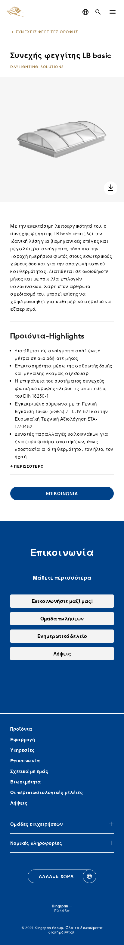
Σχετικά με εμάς (29, 771)
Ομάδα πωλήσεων (62, 619)
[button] (112, 12)
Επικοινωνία (25, 761)
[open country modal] (85, 12)
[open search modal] (98, 12)
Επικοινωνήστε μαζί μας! (62, 601)
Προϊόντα (21, 729)
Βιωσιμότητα (25, 782)
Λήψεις (18, 803)
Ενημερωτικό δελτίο (62, 636)
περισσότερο (29, 466)
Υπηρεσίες (22, 750)
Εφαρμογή (22, 739)
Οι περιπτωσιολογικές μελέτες (46, 792)
